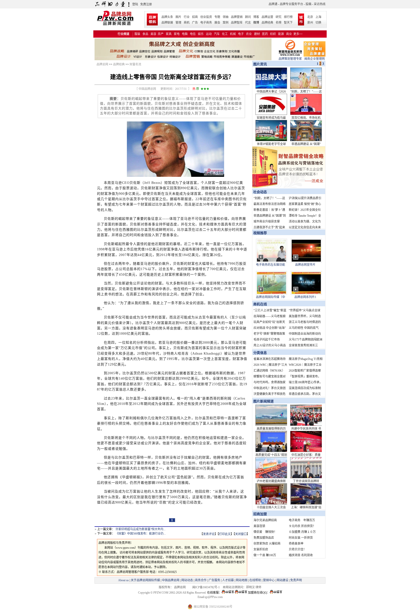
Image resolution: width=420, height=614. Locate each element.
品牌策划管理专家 (290, 58)
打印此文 (225, 534)
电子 (241, 34)
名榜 (278, 22)
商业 (289, 34)
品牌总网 (102, 64)
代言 (248, 22)
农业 (249, 34)
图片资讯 (259, 64)
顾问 (248, 17)
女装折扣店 (261, 549)
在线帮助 (255, 580)
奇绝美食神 (296, 543)
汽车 (217, 34)
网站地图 (241, 580)
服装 (137, 34)
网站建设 (282, 580)
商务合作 (201, 580)
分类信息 (260, 353)
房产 (161, 34)
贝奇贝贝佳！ (297, 549)
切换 (318, 22)
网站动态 (187, 580)
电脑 (185, 34)
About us (123, 580)
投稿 (308, 4)
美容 (153, 34)
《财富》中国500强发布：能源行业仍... (140, 533)
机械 (233, 34)
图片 (178, 17)
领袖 (225, 17)
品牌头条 (167, 17)
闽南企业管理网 (314, 58)
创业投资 (206, 17)
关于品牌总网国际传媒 (145, 580)
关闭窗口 (241, 534)
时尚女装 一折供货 (301, 537)
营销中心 (269, 580)
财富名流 (135, 64)
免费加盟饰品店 (264, 537)
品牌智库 (237, 22)
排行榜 (288, 17)
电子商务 (206, 22)
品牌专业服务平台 (291, 4)
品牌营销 (237, 17)
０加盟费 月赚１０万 (302, 532)
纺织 (273, 34)
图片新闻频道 (263, 401)
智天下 (288, 22)
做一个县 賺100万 (265, 555)
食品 (145, 34)
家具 (169, 34)
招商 (195, 17)
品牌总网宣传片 (305, 264)
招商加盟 (260, 514)
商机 (187, 22)
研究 (278, 17)
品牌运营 (267, 17)
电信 (193, 34)
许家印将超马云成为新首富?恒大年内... (140, 529)
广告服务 (214, 580)
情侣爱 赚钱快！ (265, 532)
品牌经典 (267, 22)
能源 (281, 34)
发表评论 (209, 534)
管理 (178, 22)
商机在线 (260, 304)
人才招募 (228, 580)
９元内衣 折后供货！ (302, 526)
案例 (225, 22)
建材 (257, 34)
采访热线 (319, 4)
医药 (265, 34)
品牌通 (273, 4)
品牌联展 (167, 22)
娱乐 (201, 34)
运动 (209, 34)
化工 (225, 34)
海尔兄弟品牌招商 (265, 520)
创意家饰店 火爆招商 (267, 543)
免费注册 (146, 4)
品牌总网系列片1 (305, 297)
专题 (217, 17)
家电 (177, 34)
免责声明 (295, 580)
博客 (256, 17)
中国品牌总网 (170, 580)
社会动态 (260, 192)
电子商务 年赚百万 (302, 520)
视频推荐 (260, 233)
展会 (217, 22)
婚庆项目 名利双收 (301, 555)
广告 (195, 22)
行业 (187, 17)
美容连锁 (259, 526)
